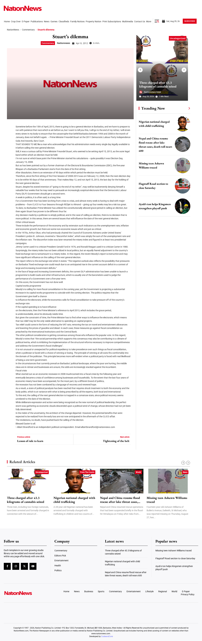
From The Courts (87, 472)
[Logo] (26, 593)
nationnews (63, 43)
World (138, 472)
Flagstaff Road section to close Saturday (175, 558)
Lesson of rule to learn (30, 441)
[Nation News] (23, 8)
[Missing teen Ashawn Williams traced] (182, 165)
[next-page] (184, 70)
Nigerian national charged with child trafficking (74, 500)
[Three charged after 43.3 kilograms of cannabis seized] (162, 67)
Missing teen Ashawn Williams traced (167, 500)
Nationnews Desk (152, 92)
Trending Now (153, 108)
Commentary (28, 29)
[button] (157, 21)
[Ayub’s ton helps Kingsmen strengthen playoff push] (182, 206)
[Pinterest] (10, 144)
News (185, 472)
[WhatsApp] (10, 153)
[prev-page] (140, 70)
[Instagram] (15, 566)
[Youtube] (33, 566)
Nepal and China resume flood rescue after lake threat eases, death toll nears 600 (120, 500)
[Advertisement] (163, 299)
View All (183, 108)
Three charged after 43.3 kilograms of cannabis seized (157, 84)
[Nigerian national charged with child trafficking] (182, 124)
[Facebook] (10, 125)
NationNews (13, 29)
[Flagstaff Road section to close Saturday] (182, 186)
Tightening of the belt (116, 441)
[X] (10, 134)
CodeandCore (107, 636)
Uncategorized (177, 38)
